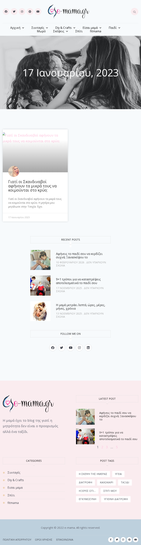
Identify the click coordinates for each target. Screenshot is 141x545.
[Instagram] (22, 11)
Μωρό (41, 31)
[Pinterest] (30, 11)
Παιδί (113, 28)
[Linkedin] (88, 347)
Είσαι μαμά (90, 28)
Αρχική (15, 28)
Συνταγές (37, 28)
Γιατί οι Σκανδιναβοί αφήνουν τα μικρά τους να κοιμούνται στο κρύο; (32, 186)
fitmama (95, 31)
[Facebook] (6, 11)
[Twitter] (14, 11)
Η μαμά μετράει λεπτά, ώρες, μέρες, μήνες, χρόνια (80, 306)
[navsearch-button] (134, 11)
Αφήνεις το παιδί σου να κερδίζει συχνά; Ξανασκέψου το (79, 255)
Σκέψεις (58, 31)
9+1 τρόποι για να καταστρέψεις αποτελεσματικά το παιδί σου (78, 281)
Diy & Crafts (63, 28)
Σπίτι (79, 31)
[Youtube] (38, 11)
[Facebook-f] (110, 539)
